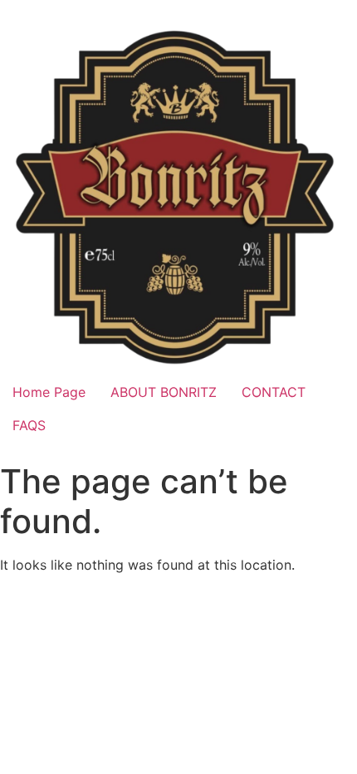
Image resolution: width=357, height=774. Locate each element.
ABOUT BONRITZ (163, 392)
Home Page (49, 392)
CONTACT (274, 392)
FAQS (29, 425)
